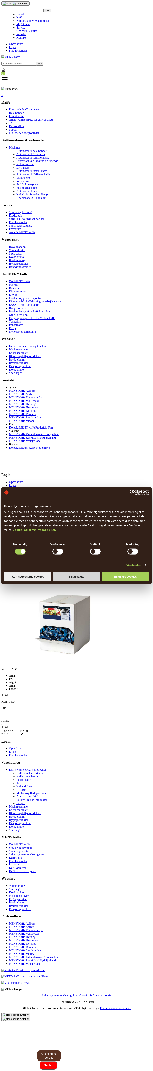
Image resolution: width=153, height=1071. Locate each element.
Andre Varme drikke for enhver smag (31, 119)
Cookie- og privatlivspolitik (25, 298)
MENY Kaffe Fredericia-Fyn (26, 397)
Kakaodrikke (16, 126)
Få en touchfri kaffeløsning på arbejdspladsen (35, 301)
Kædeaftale (15, 215)
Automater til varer (27, 191)
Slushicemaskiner (26, 187)
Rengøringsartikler (20, 266)
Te (10, 122)
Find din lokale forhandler (115, 1008)
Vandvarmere (24, 181)
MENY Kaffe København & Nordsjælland (34, 434)
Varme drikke (17, 250)
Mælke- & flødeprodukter (24, 133)
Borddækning (17, 260)
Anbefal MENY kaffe (22, 232)
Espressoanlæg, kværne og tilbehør (37, 160)
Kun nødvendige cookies (28, 576)
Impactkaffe (16, 324)
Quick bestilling (18, 314)
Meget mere (23, 24)
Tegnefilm (15, 321)
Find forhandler (18, 50)
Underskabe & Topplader (31, 197)
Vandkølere (23, 177)
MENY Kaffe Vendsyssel (24, 400)
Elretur (13, 294)
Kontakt (21, 37)
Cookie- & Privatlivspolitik (95, 995)
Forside (20, 14)
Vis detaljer (133, 565)
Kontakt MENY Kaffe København (29, 447)
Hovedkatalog (17, 246)
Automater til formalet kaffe (32, 157)
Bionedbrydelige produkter (25, 356)
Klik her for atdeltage (49, 1055)
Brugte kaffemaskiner (21, 308)
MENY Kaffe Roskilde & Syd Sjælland (32, 437)
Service (20, 27)
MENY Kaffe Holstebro (23, 407)
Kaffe (19, 17)
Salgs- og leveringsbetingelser (26, 218)
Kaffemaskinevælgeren (22, 871)
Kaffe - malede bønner (29, 773)
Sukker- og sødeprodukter (31, 799)
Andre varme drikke (28, 796)
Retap (12, 328)
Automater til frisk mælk (30, 154)
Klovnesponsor (18, 291)
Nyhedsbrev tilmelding (22, 331)
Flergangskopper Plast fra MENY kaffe (32, 318)
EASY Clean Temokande (24, 304)
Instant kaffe (16, 116)
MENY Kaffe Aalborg (22, 390)
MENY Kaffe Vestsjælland (25, 441)
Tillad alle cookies (125, 576)
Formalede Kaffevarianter (24, 109)
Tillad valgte (76, 576)
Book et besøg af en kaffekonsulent (30, 311)
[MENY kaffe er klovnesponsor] (23, 970)
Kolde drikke (16, 256)
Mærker (13, 284)
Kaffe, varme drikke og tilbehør (27, 346)
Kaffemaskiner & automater (32, 20)
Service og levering (20, 212)
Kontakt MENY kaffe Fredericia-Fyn (31, 427)
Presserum (15, 228)
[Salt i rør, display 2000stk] (62, 665)
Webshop (21, 34)
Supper (13, 129)
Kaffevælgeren (17, 867)
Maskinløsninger (19, 349)
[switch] (57, 552)
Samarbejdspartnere (20, 225)
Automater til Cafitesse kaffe (33, 174)
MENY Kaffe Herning (22, 404)
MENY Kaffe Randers (22, 414)
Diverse (21, 789)
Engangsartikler (18, 352)
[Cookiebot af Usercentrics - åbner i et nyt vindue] (132, 492)
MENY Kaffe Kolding (22, 410)
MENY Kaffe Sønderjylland (25, 417)
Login (12, 47)
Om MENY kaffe (26, 30)
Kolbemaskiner (25, 164)
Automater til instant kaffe (31, 171)
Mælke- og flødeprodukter (31, 793)
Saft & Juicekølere (27, 184)
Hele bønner (16, 112)
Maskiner (14, 147)
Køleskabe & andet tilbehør (32, 194)
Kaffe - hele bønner (27, 776)
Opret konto (16, 43)
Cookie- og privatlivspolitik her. (34, 529)
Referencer (15, 288)
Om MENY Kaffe (19, 281)
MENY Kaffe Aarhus (21, 394)
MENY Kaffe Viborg (21, 420)
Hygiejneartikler (18, 263)
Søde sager (15, 253)
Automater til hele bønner (31, 150)
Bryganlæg (22, 167)
